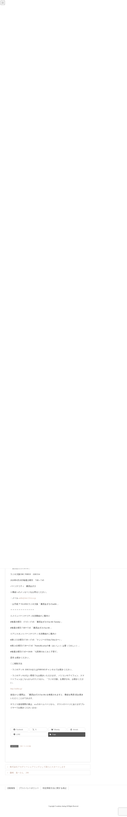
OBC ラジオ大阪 (25, 746)
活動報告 (11, 788)
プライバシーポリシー (29, 788)
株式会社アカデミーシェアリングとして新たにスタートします (37, 767)
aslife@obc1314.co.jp (27, 598)
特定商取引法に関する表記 (54, 788)
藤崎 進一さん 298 (19, 773)
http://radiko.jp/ (16, 689)
